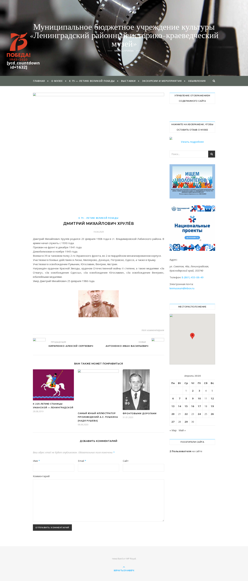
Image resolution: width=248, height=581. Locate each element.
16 (192, 406)
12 (212, 398)
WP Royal (131, 558)
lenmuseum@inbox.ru (182, 288)
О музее (57, 80)
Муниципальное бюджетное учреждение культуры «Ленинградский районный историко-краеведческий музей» (124, 36)
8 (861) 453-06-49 (192, 277)
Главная (39, 80)
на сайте (186, 451)
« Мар (173, 430)
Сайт (126, 460)
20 (172, 414)
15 (186, 406)
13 (172, 406)
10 (199, 398)
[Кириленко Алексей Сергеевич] (39, 344)
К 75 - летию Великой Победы (99, 218)
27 (172, 421)
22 (186, 414)
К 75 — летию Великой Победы (92, 80)
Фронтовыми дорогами (140, 413)
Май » (182, 430)
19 (212, 406)
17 (199, 406)
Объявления (197, 80)
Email (82, 460)
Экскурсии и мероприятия (162, 80)
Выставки (128, 80)
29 (186, 421)
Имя (36, 460)
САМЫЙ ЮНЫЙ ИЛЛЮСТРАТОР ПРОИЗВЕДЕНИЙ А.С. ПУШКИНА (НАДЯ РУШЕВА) (98, 417)
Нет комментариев (153, 330)
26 (212, 414)
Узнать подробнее (192, 141)
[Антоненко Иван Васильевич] (157, 344)
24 (199, 414)
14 (179, 406)
